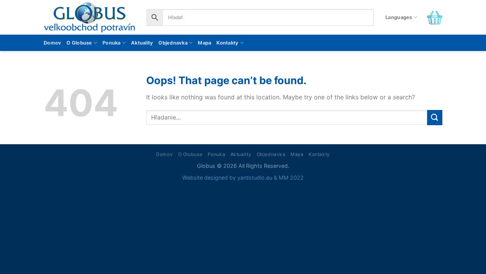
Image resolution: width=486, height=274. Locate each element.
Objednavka (173, 43)
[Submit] (434, 117)
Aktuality (142, 43)
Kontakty (227, 43)
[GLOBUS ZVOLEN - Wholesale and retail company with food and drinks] (89, 17)
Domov (52, 43)
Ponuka (112, 43)
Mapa (204, 43)
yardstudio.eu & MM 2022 (270, 177)
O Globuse (79, 43)
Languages (398, 17)
